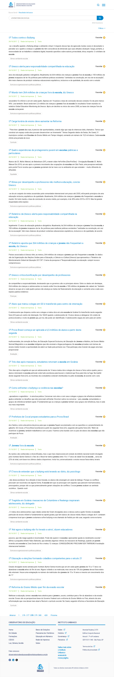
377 (27, 615)
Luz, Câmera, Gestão (16, 643)
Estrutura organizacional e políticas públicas (25, 85)
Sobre (38, 643)
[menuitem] (19, 629)
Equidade (13, 174)
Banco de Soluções (43, 630)
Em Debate (13, 633)
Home (11, 630)
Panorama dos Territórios (45, 633)
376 (23, 615)
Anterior (13, 615)
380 (39, 615)
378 (31, 615)
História (61, 633)
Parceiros (61, 640)
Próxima (54, 615)
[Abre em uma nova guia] (10, 660)
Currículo (13, 142)
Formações (13, 636)
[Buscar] (99, 5)
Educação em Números (44, 636)
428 (45, 615)
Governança (62, 636)
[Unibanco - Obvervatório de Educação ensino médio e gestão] (22, 7)
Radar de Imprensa (43, 640)
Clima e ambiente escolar (19, 59)
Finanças (13, 296)
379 (35, 615)
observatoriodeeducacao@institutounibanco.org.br (28, 655)
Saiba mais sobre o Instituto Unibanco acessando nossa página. (64, 652)
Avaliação (13, 354)
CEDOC (11, 640)
